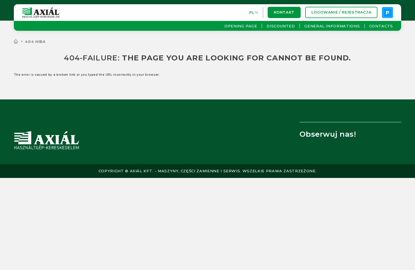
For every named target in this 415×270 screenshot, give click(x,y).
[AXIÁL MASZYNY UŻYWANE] (19, 41)
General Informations (332, 26)
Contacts (381, 26)
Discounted (281, 26)
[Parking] (387, 12)
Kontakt (284, 12)
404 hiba (35, 41)
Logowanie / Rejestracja (341, 12)
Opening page (240, 26)
